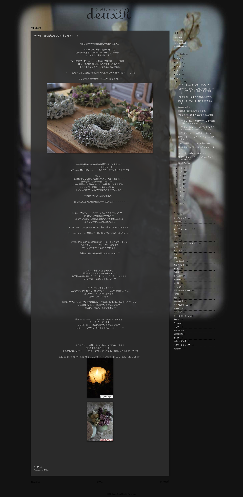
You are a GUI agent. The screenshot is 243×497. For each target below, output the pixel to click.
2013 (178, 78)
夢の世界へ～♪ (184, 163)
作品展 (177, 272)
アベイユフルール (181, 305)
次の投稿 (35, 481)
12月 (181, 82)
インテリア (178, 250)
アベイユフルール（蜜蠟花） (186, 243)
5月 (180, 192)
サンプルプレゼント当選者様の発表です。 (195, 97)
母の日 (177, 338)
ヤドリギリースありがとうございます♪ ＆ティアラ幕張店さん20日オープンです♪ (196, 128)
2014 (178, 74)
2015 (178, 70)
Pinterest (177, 323)
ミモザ (177, 327)
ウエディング (179, 265)
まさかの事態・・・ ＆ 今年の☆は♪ (194, 143)
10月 (181, 172)
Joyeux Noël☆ (184, 107)
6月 (180, 188)
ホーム (100, 481)
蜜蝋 (176, 258)
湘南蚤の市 (178, 276)
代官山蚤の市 (179, 261)
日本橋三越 (178, 334)
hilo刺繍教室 (179, 301)
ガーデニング (179, 309)
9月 (180, 176)
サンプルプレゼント (182, 229)
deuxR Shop (178, 40)
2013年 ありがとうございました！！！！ (195, 85)
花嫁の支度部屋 (180, 341)
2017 (178, 63)
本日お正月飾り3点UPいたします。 (192, 111)
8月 (180, 180)
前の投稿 (164, 481)
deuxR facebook (180, 43)
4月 (180, 196)
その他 (177, 269)
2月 (180, 203)
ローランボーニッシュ (183, 316)
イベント (177, 247)
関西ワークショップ (182, 345)
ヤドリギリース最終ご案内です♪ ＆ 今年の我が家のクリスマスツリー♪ (196, 122)
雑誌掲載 (177, 349)
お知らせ (46, 470)
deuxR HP (178, 37)
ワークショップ (180, 218)
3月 (180, 200)
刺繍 (176, 298)
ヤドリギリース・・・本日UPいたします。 (195, 133)
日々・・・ (178, 254)
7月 (180, 184)
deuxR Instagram (180, 45)
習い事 (177, 283)
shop (176, 236)
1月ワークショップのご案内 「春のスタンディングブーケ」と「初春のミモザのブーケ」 (196, 91)
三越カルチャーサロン (183, 290)
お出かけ (177, 225)
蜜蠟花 (177, 319)
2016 (178, 66)
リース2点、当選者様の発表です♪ (192, 153)
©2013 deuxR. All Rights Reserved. (121, 494)
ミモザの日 (178, 312)
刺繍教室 (177, 279)
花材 (176, 240)
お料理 (177, 294)
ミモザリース (179, 330)
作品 (176, 232)
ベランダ (177, 287)
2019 (178, 59)
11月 (181, 168)
